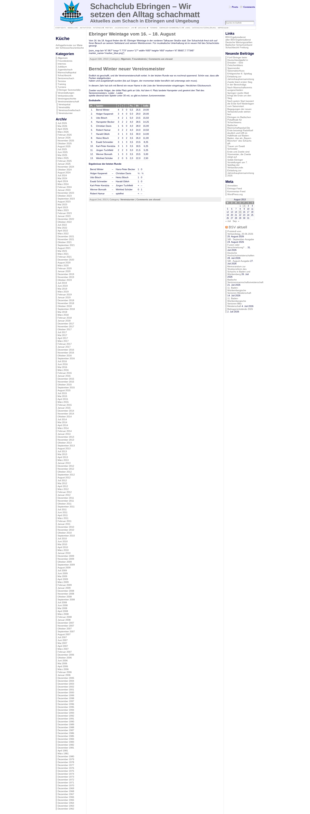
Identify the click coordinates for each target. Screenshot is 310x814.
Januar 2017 (64, 347)
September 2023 (66, 198)
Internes (62, 63)
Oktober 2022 (65, 222)
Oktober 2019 (65, 280)
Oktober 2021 (65, 242)
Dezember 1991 (66, 718)
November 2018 (66, 303)
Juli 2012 (62, 480)
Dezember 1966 (66, 797)
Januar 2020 (64, 271)
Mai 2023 (62, 204)
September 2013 (66, 445)
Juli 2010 (62, 538)
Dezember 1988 (66, 727)
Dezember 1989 (66, 724)
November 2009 (66, 559)
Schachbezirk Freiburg (236, 47)
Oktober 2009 (65, 561)
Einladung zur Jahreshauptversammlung (240, 77)
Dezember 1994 (66, 710)
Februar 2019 (65, 294)
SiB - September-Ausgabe (240, 239)
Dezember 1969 (66, 788)
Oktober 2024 (65, 169)
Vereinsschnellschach (69, 110)
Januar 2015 (64, 408)
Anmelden (232, 185)
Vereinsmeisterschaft (68, 101)
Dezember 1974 (66, 774)
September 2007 (66, 631)
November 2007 (66, 625)
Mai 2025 (62, 155)
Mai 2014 (62, 422)
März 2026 (63, 132)
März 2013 (63, 460)
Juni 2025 (63, 152)
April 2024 (63, 181)
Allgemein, (126, 59)
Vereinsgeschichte (67, 98)
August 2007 (64, 634)
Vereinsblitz (64, 107)
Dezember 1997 (66, 701)
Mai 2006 (62, 663)
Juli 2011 (62, 509)
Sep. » (236, 221)
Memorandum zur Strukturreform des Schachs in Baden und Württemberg (238, 270)
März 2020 (63, 265)
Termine (62, 81)
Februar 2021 (65, 256)
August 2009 (64, 567)
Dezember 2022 (66, 219)
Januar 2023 (64, 216)
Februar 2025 (65, 161)
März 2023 (63, 210)
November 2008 (66, 593)
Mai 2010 (62, 544)
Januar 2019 (64, 297)
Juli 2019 (62, 283)
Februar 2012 (65, 492)
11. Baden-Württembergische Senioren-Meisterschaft (239, 290)
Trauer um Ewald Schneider (236, 147)
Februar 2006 (65, 672)
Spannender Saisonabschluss (235, 69)
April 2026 (63, 129)
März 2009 (63, 582)
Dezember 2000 (66, 692)
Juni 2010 (63, 541)
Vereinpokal (64, 104)
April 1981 (63, 750)
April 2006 (63, 666)
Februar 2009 (65, 585)
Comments (249, 7)
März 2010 (63, 550)
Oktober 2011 (65, 503)
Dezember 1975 (66, 771)
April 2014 (63, 425)
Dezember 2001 (66, 689)
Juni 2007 (63, 640)
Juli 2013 (62, 451)
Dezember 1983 (66, 742)
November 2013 (66, 439)
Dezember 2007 (66, 622)
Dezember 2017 (66, 323)
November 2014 (66, 413)
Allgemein (63, 58)
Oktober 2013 (65, 442)
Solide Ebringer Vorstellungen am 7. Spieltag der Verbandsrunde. (237, 163)
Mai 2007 (62, 643)
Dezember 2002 (66, 686)
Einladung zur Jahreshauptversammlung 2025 (240, 173)
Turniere (62, 87)
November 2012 (66, 469)
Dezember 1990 (66, 721)
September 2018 (66, 309)
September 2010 (66, 535)
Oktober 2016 (65, 355)
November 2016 (66, 352)
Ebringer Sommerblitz (69, 90)
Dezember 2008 (66, 591)
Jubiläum (62, 66)
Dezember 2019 (66, 274)
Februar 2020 (65, 268)
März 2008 (63, 614)
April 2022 (63, 230)
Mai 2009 (62, 576)
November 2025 (66, 140)
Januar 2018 (64, 320)
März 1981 (63, 753)
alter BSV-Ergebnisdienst (238, 39)
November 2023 (66, 193)
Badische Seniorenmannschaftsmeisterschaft (245, 281)
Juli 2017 (62, 332)
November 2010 (66, 530)
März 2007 (63, 649)
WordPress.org (235, 194)
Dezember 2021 (66, 236)
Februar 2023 (65, 213)
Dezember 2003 (66, 683)
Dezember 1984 (66, 739)
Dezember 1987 (66, 730)
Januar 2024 (64, 190)
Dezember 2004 (66, 681)
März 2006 (63, 669)
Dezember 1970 (66, 785)
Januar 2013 (64, 463)
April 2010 (63, 547)
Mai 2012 (62, 483)
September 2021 (66, 245)
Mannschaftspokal (67, 72)
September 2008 (66, 599)
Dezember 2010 (66, 527)
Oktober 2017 (65, 329)
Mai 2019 (62, 288)
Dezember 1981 (66, 747)
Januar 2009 (64, 588)
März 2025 (63, 158)
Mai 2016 (62, 367)
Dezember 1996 (66, 704)
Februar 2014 (65, 431)
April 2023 (63, 207)
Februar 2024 (65, 187)
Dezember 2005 (66, 678)
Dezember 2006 (66, 654)
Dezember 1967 (66, 794)
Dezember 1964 (66, 803)
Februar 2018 (65, 317)
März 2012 (63, 489)
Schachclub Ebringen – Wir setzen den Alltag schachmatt (145, 10)
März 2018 (63, 315)
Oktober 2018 (65, 306)
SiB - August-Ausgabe (238, 261)
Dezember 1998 (66, 698)
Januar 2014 (64, 434)
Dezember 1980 (66, 756)
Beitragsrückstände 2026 (240, 309)
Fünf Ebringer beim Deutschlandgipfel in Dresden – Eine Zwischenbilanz (237, 61)
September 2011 (66, 506)
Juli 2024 (62, 175)
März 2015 (63, 402)
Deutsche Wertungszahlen (238, 42)
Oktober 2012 (65, 471)
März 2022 (63, 233)
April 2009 (63, 579)
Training (62, 84)
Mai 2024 (62, 178)
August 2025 (64, 146)
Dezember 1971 (66, 782)
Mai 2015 (62, 396)
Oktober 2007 (65, 628)
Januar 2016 (64, 376)
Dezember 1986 (66, 733)
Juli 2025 (62, 149)
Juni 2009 (63, 573)
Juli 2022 (62, 225)
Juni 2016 (63, 364)
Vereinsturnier (65, 113)
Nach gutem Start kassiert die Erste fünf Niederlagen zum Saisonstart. (240, 103)
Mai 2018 (62, 312)
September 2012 (66, 474)
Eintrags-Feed (234, 188)
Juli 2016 (62, 361)
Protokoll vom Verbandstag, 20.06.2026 (240, 232)
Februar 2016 (65, 373)
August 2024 (64, 172)
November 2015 (66, 381)
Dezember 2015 (66, 378)
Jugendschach (65, 69)
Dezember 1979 (66, 759)
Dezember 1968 (66, 791)
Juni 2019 (63, 286)
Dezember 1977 (66, 765)
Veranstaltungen (66, 93)
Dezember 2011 (66, 498)
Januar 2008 (64, 620)
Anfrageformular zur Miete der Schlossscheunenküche (70, 46)
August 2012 (64, 477)
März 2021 (63, 254)
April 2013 (63, 457)
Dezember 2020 (66, 259)
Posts (235, 7)
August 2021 (64, 248)
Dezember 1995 (66, 707)
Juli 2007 (62, 637)
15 (240, 212)
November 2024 (66, 166)
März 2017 (63, 341)
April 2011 (63, 515)
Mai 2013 (62, 454)
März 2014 (63, 428)
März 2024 (63, 184)
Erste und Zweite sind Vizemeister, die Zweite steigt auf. (239, 154)
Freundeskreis (65, 61)
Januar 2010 (64, 553)
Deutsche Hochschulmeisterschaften (240, 254)
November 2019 (66, 277)
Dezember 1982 (66, 744)
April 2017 (63, 338)
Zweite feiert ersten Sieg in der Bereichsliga (239, 83)
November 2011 (66, 500)
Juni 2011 (62, 512)
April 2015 (63, 399)
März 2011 (63, 518)
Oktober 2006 (65, 657)
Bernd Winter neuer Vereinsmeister (127, 68)
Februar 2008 (65, 617)
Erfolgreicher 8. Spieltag (239, 73)
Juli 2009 (62, 570)
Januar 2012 (64, 495)
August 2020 (64, 262)
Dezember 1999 (66, 695)
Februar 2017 (65, 344)
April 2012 (63, 486)
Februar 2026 (65, 134)
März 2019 (63, 291)
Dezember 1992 (66, 715)
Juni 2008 (63, 605)
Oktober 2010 (65, 532)
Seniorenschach (66, 78)
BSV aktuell (238, 227)
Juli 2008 (62, 602)
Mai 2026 (62, 126)
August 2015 (64, 390)
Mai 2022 (62, 227)
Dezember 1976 (66, 768)
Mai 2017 (62, 335)
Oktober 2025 (65, 143)
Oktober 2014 (65, 416)
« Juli (228, 221)
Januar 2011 (64, 524)
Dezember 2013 (66, 437)
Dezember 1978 (66, 762)
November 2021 (66, 239)
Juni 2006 (63, 660)
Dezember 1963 (66, 805)
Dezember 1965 (66, 800)
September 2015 (66, 387)
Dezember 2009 (66, 556)
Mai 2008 (62, 608)
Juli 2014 (62, 419)
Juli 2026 (62, 123)
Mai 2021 (62, 251)
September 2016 (66, 358)
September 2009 (66, 564)
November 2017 (66, 326)
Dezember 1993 (66, 713)
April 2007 (63, 646)
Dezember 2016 (66, 349)
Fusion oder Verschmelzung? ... (237, 246)
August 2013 (64, 448)
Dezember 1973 (66, 776)
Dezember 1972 (66, 779)
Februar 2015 (65, 405)
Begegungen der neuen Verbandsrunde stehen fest (239, 112)
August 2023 (64, 201)
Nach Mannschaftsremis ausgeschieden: (239, 88)
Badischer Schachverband (238, 45)
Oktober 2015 (65, 384)
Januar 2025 (64, 164)
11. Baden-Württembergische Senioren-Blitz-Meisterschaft (236, 302)
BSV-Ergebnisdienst (235, 37)
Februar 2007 (65, 652)
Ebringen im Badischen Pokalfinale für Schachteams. (239, 120)
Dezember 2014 (66, 410)
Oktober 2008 (65, 596)
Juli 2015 (62, 393)
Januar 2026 (64, 137)
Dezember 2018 (66, 300)
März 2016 (63, 370)
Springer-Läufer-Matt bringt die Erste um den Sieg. (239, 95)
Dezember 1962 (66, 808)
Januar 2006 (64, 675)
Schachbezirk (64, 75)
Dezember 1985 (66, 736)
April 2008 (63, 611)
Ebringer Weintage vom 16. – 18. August (132, 33)
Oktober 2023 (65, 195)
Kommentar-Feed (236, 191)
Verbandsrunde (65, 95)
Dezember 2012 (66, 466)
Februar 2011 (65, 521)
